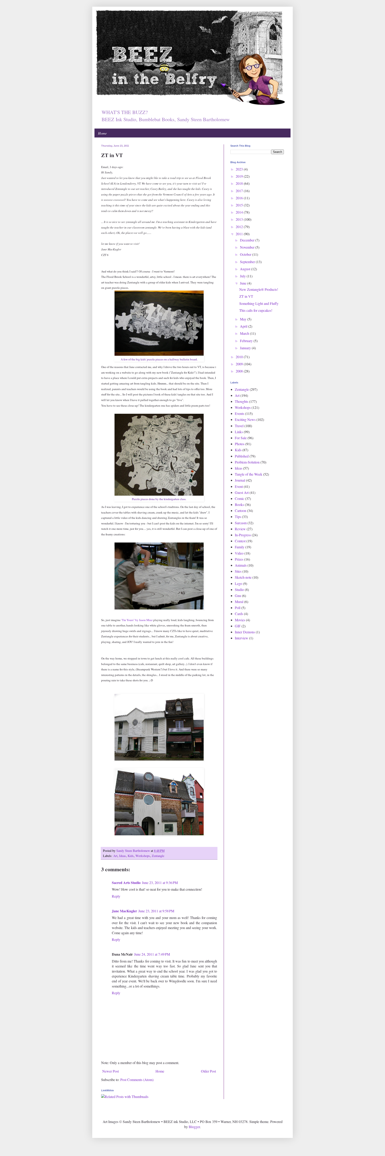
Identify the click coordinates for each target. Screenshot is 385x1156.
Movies (240, 620)
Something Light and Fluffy (259, 303)
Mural (239, 601)
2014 (240, 212)
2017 (240, 190)
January (246, 347)
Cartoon (240, 510)
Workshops (142, 856)
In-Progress (243, 534)
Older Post (208, 1071)
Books (239, 504)
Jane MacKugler (124, 910)
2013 (240, 219)
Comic (239, 498)
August (245, 268)
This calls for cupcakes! (255, 310)
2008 (240, 371)
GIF (238, 626)
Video (239, 553)
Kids (131, 856)
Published (242, 456)
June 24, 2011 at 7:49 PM (152, 954)
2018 (240, 183)
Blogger (194, 1126)
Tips (238, 516)
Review (240, 528)
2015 (240, 205)
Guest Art (242, 492)
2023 (240, 169)
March (245, 333)
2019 (240, 176)
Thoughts (241, 401)
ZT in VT (246, 296)
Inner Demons (245, 632)
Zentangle (158, 856)
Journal (240, 480)
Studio (239, 589)
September (248, 261)
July (243, 276)
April (244, 326)
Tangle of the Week (248, 474)
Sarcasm (241, 522)
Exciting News (245, 419)
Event (239, 486)
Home (102, 133)
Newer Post (110, 1071)
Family (239, 547)
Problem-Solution (247, 462)
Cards (239, 613)
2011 (240, 233)
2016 (240, 197)
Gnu (238, 595)
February (247, 340)
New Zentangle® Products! (258, 289)
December (247, 240)
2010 (240, 356)
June (243, 283)
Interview (241, 638)
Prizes (239, 559)
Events (239, 413)
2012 (240, 226)
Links (239, 431)
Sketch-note (243, 577)
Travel (239, 425)
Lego (238, 583)
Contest (240, 540)
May (243, 319)
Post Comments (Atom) (137, 1079)
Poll (237, 607)
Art (115, 856)
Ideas (122, 856)
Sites (238, 571)
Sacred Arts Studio (126, 882)
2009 (240, 364)
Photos (239, 443)
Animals (241, 565)
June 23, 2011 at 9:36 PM (160, 882)
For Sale (241, 437)
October (246, 254)
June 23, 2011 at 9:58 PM (156, 911)
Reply (116, 896)
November (247, 247)
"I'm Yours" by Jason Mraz (137, 620)
